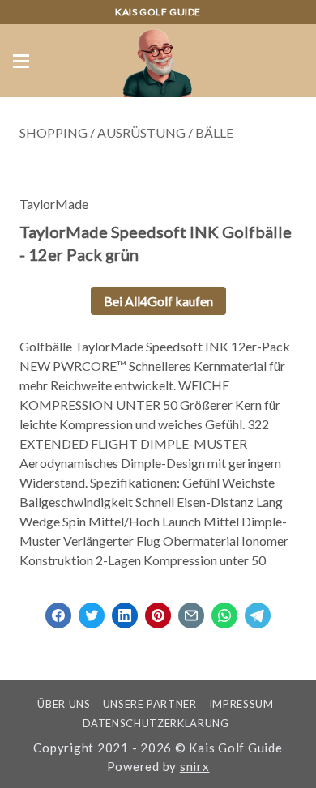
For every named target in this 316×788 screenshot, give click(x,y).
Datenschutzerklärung (156, 723)
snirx (195, 766)
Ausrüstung (141, 132)
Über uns (63, 703)
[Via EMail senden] (191, 610)
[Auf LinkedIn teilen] (125, 610)
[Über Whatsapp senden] (224, 610)
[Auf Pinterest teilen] (158, 610)
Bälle (214, 132)
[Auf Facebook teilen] (58, 610)
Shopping (53, 132)
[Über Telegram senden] (258, 610)
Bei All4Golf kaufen (158, 301)
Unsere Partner (150, 703)
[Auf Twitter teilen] (92, 610)
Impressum (241, 703)
